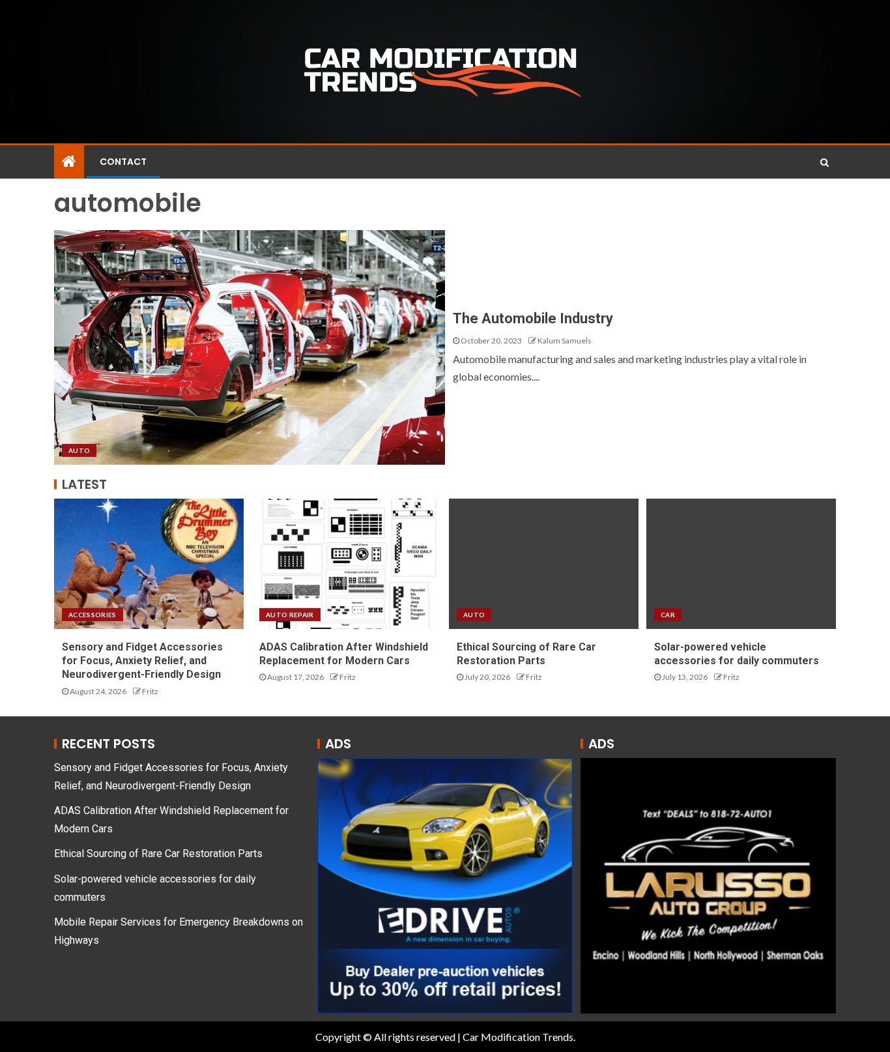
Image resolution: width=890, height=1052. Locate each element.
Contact (123, 161)
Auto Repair (290, 615)
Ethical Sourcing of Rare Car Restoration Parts (158, 853)
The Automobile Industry (533, 318)
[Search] (824, 162)
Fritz (150, 691)
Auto (79, 450)
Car (668, 615)
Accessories (92, 615)
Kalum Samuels (565, 340)
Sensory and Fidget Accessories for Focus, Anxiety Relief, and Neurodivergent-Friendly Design (142, 661)
